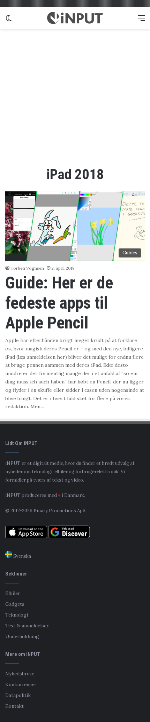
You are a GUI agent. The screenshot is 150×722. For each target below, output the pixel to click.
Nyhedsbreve (19, 674)
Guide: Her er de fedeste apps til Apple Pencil (59, 303)
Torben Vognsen (27, 268)
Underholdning (22, 636)
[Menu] (141, 20)
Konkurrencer (20, 684)
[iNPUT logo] (75, 18)
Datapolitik (18, 695)
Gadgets (14, 604)
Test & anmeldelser (26, 625)
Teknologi (16, 615)
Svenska (21, 556)
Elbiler (12, 593)
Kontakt (14, 706)
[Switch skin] (8, 20)
